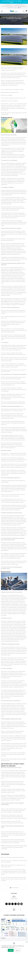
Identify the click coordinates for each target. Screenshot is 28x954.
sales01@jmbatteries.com (20, 5)
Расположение (10, 7)
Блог (14, 895)
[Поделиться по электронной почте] (21, 904)
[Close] (26, 942)
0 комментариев (15, 887)
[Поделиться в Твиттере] (9, 904)
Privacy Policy (12, 947)
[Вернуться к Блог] (14, 909)
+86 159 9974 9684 (8, 5)
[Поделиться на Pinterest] (12, 904)
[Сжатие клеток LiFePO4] (20, 909)
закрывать (25, 1)
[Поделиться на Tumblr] (15, 904)
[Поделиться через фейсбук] (6, 904)
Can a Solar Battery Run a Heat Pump (14, 926)
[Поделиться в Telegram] (18, 904)
